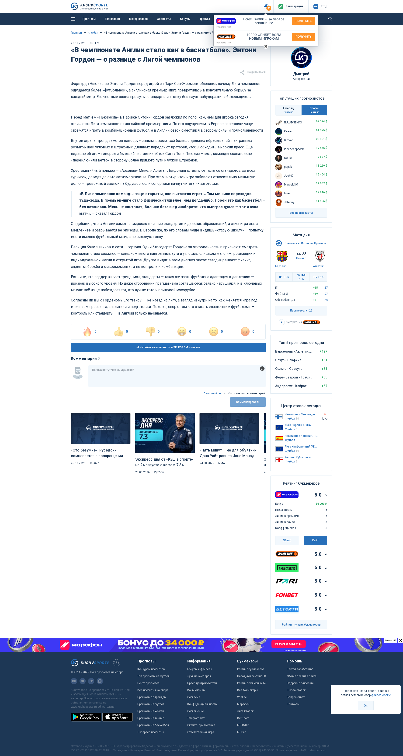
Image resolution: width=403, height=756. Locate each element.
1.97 (325, 293)
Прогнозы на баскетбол (153, 725)
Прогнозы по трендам (151, 697)
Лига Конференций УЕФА (301, 446)
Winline (242, 697)
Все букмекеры (247, 690)
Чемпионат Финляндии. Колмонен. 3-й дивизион (301, 414)
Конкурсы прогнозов (151, 669)
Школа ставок (296, 690)
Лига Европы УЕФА (298, 425)
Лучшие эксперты (199, 676)
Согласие (193, 697)
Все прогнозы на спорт (152, 690)
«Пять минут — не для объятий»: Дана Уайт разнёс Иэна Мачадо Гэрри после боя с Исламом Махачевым (228, 453)
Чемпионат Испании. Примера (305, 243)
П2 (318, 277)
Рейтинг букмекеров (250, 669)
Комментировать (248, 402)
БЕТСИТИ (243, 725)
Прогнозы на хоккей (150, 711)
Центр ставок (138, 19)
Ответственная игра (200, 732)
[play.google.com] (86, 717)
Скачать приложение (201, 725)
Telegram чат (196, 718)
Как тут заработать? (300, 669)
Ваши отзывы (196, 690)
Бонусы (185, 19)
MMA (221, 463)
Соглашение (195, 711)
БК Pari (241, 732)
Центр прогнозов (148, 683)
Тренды (205, 19)
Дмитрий (301, 74)
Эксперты (164, 19)
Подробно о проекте (300, 683)
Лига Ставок (245, 711)
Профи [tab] (314, 110)
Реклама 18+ (223, 26)
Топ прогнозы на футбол (153, 676)
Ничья (301, 277)
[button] (266, 6)
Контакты (293, 704)
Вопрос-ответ (296, 697)
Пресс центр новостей (202, 683)
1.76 (325, 299)
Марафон (243, 704)
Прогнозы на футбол (150, 704)
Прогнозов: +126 (301, 310)
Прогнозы (89, 19)
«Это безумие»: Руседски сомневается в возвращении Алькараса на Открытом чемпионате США (97, 453)
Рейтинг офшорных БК (252, 683)
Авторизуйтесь (213, 393)
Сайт (315, 540)
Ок (366, 705)
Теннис (94, 463)
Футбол (159, 472)
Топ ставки (112, 19)
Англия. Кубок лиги (298, 457)
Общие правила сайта (301, 676)
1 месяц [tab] (288, 110)
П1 (284, 277)
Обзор (287, 540)
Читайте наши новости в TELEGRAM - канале (169, 347)
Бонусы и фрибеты (199, 669)
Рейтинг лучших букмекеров (301, 624)
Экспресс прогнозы (150, 732)
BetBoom (243, 718)
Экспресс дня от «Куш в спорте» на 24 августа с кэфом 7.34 (164, 462)
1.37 (325, 287)
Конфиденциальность (202, 704)
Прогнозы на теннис (150, 718)
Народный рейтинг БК (251, 676)
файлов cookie (381, 695)
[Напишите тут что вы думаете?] (177, 376)
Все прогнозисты (301, 212)
